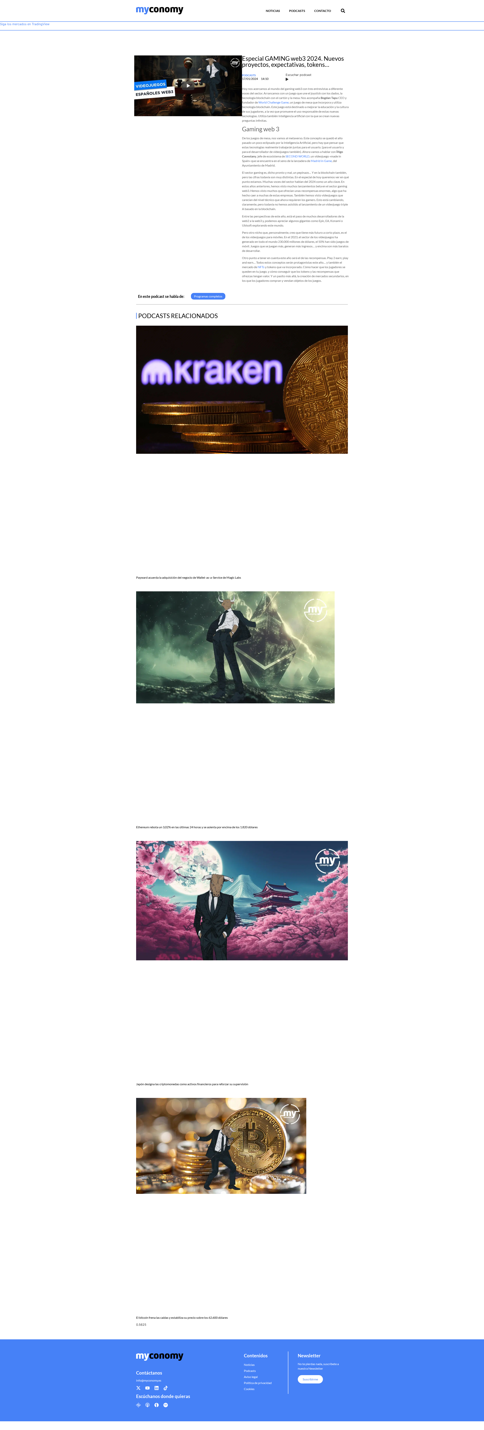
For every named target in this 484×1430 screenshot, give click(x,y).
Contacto (322, 10)
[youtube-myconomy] (147, 1388)
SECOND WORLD (297, 156)
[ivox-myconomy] (156, 1404)
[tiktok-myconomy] (165, 1388)
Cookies (249, 1389)
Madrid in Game (321, 161)
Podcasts (297, 10)
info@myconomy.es (148, 1380)
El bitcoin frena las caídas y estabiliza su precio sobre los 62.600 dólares (182, 1317)
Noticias (273, 10)
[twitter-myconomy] (138, 1388)
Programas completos (208, 296)
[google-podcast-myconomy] (138, 1404)
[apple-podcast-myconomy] (147, 1404)
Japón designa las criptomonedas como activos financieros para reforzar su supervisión (192, 1084)
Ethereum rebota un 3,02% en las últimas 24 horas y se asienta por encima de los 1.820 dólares (197, 827)
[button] (343, 10)
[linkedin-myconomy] (156, 1388)
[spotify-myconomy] (165, 1404)
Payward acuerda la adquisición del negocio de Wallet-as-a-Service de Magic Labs (188, 577)
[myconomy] (159, 10)
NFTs (261, 267)
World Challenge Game (273, 102)
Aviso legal (251, 1377)
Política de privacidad (258, 1383)
